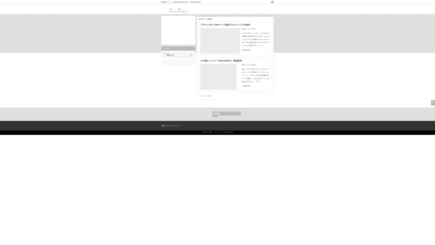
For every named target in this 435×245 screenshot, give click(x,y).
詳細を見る (246, 50)
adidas (243, 28)
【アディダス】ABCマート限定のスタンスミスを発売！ (226, 25)
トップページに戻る (205, 96)
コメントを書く (251, 28)
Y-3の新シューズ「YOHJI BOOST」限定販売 (221, 61)
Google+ (215, 116)
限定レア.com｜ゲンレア (171, 126)
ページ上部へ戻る (433, 102)
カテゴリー (166, 53)
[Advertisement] (178, 30)
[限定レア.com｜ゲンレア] (178, 13)
